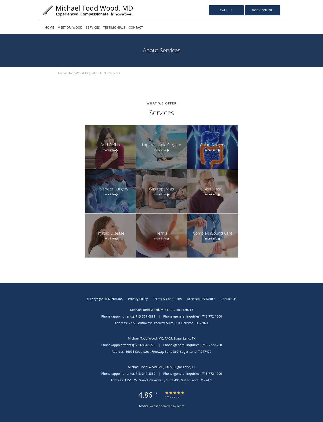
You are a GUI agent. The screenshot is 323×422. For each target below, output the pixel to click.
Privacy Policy (138, 299)
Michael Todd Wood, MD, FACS (77, 73)
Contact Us (228, 299)
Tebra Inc (116, 299)
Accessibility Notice (201, 299)
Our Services (112, 73)
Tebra (180, 406)
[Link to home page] (81, 10)
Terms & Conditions (167, 299)
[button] (262, 10)
